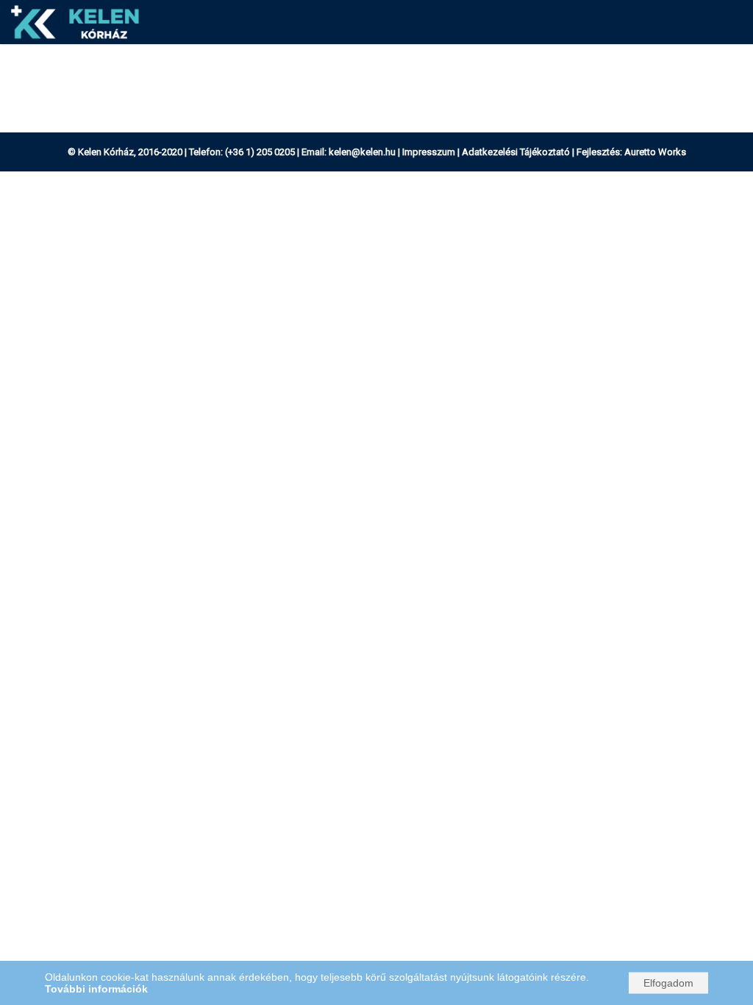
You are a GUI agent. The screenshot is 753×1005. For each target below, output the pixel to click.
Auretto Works (655, 151)
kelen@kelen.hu (362, 151)
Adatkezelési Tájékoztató (516, 151)
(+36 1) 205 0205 (260, 151)
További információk (96, 989)
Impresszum (428, 151)
